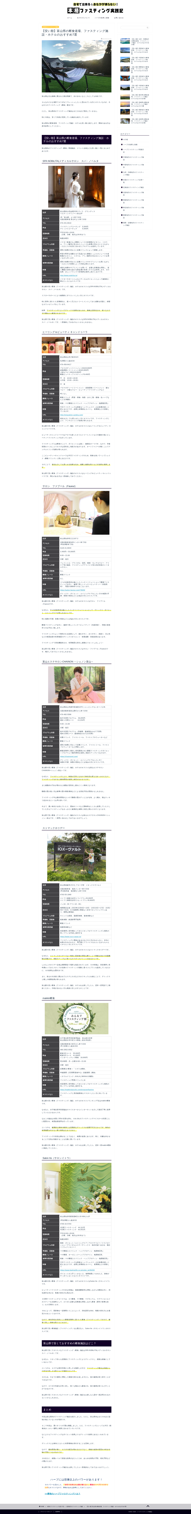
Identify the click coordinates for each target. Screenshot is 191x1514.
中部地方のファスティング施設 (133, 166)
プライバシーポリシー (46, 1511)
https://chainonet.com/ (69, 756)
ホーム (69, 18)
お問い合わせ (119, 18)
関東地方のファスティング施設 (133, 216)
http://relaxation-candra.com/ (71, 415)
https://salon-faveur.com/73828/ (72, 590)
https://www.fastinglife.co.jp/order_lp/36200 (77, 1270)
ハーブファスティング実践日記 (133, 151)
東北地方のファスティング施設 (133, 209)
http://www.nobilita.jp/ (68, 275)
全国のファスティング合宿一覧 (133, 181)
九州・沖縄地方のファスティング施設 (133, 173)
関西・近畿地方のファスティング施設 (133, 224)
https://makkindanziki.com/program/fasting (77, 1090)
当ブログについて (83, 18)
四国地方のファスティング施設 (133, 201)
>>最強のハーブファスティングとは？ (62, 1494)
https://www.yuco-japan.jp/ (70, 936)
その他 (125, 139)
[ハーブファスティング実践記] (95, 13)
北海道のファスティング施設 (133, 187)
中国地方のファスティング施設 (133, 158)
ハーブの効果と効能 (102, 18)
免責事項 (57, 1511)
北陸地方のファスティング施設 (50, 27)
